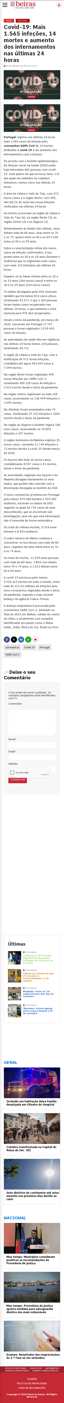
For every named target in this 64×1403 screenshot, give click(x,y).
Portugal (45, 647)
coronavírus (12, 647)
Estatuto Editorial (15, 1368)
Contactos (36, 1368)
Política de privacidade (32, 1383)
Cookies (32, 1379)
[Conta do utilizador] (59, 4)
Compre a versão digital (45, 1371)
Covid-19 (29, 647)
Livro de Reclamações (32, 1388)
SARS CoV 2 (13, 654)
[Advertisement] (32, 835)
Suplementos (52, 1368)
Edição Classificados (17, 1371)
